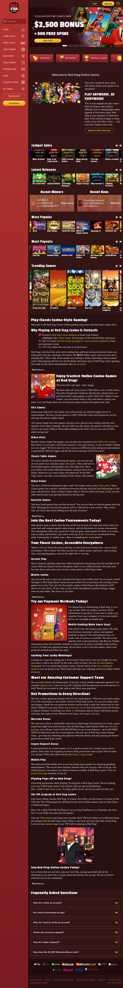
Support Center (114, 983)
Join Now (48, 41)
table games (70, 463)
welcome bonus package (68, 341)
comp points (55, 789)
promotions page (39, 773)
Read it (115, 203)
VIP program (46, 817)
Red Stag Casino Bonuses (64, 335)
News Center (36, 980)
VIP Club (46, 347)
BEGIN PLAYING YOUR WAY (99, 131)
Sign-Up (108, 4)
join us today (79, 364)
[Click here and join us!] (75, 845)
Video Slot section (107, 441)
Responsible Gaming (39, 983)
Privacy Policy (115, 980)
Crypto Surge (64, 338)
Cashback (40, 789)
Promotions (14, 103)
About (47, 980)
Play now (66, 203)
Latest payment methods (96, 341)
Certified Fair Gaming (85, 980)
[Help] (118, 3)
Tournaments (90, 534)
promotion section (77, 707)
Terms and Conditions (63, 980)
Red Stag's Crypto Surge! (80, 754)
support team (46, 685)
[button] (38, 369)
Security (102, 980)
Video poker (104, 485)
